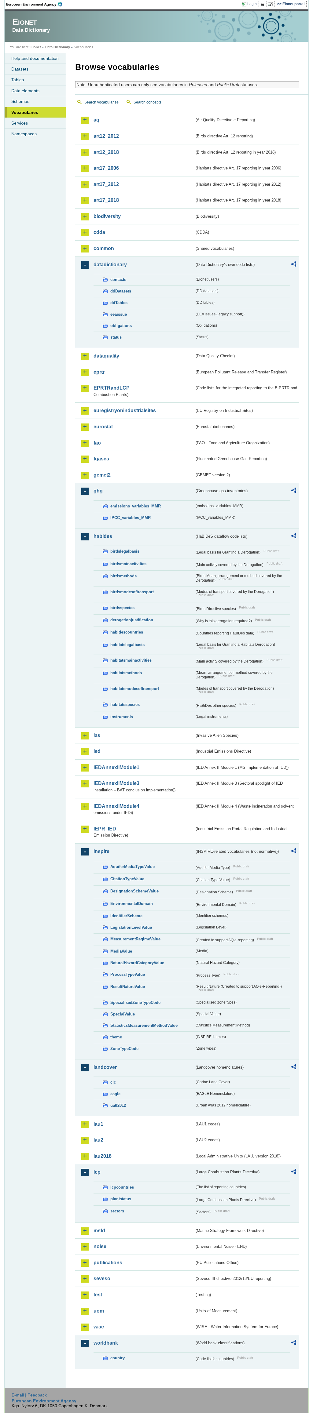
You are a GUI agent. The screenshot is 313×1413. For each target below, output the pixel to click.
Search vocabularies (101, 102)
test (98, 1294)
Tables (17, 79)
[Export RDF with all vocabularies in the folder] (293, 265)
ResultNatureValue (127, 986)
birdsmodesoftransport (132, 592)
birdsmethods (123, 576)
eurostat (103, 426)
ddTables (118, 302)
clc (113, 1082)
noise (100, 1246)
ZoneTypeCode (124, 1048)
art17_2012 (106, 184)
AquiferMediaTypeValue (132, 866)
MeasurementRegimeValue (135, 939)
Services (19, 123)
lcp (97, 1172)
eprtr (99, 372)
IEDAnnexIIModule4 (116, 806)
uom (99, 1310)
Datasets (19, 69)
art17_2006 (106, 168)
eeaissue (118, 314)
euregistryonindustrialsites (125, 410)
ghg (98, 490)
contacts (118, 279)
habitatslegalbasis (127, 644)
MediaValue (121, 951)
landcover (105, 1067)
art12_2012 (106, 136)
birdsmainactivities (128, 563)
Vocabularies (24, 112)
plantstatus (120, 1199)
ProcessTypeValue (127, 974)
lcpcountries (122, 1187)
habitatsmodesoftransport (134, 688)
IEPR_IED (105, 828)
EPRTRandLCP (112, 387)
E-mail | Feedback (29, 1395)
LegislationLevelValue (131, 927)
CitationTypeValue (127, 879)
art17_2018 (106, 200)
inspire (101, 851)
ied (97, 751)
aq (96, 119)
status (116, 337)
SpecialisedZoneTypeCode (135, 1002)
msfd (99, 1230)
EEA (36, 4)
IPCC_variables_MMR (130, 517)
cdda (99, 232)
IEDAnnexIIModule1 (116, 767)
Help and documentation (35, 58)
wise (99, 1326)
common (104, 248)
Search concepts (147, 102)
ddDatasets (120, 291)
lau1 (98, 1124)
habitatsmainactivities (131, 660)
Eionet (36, 47)
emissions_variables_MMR (135, 506)
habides (103, 536)
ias (97, 735)
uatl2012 (118, 1105)
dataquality (106, 355)
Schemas (20, 101)
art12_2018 (106, 152)
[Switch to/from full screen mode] (271, 4)
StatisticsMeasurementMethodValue (144, 1025)
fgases (101, 458)
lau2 (98, 1139)
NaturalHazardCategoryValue (137, 963)
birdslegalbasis (124, 551)
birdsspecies (122, 607)
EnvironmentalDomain (131, 903)
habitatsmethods (126, 672)
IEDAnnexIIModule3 (116, 783)
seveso (102, 1278)
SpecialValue (122, 1014)
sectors (117, 1211)
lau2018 (103, 1156)
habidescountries (126, 632)
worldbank (106, 1343)
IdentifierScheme (126, 916)
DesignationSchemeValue (134, 891)
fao (97, 442)
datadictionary (110, 264)
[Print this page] (263, 4)
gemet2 (102, 475)
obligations (121, 325)
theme (116, 1037)
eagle (115, 1094)
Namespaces (24, 133)
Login (252, 4)
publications (108, 1262)
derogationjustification (131, 620)
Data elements (25, 90)
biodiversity (107, 216)
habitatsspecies (125, 704)
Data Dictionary (57, 47)
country (117, 1358)
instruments (121, 716)
